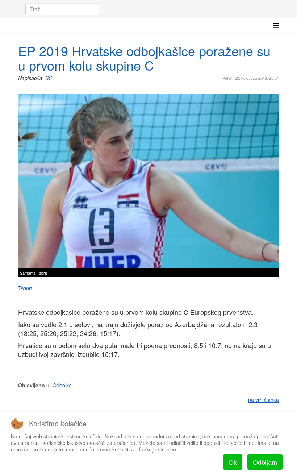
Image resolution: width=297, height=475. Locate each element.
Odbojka (62, 385)
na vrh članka (263, 399)
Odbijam (265, 462)
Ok (233, 462)
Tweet (25, 288)
